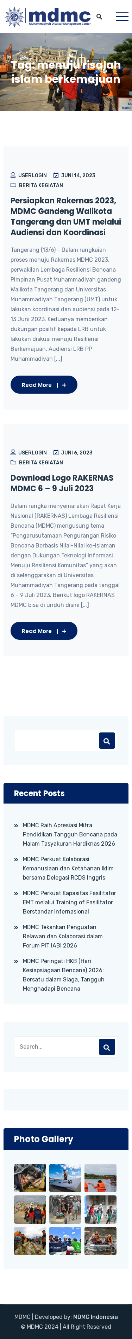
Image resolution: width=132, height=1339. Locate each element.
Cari (107, 740)
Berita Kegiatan (41, 185)
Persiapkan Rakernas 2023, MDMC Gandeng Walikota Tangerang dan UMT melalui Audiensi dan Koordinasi (66, 217)
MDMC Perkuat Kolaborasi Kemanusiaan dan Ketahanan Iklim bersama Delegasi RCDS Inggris (68, 868)
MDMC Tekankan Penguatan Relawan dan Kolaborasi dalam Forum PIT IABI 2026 (63, 936)
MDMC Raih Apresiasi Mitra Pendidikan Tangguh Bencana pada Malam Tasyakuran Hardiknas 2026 (70, 834)
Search (107, 1047)
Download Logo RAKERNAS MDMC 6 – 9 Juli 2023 (62, 483)
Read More (37, 385)
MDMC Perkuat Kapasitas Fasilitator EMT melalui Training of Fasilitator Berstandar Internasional (69, 902)
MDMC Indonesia (95, 1317)
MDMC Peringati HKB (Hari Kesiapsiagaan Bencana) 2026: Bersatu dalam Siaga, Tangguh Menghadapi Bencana (64, 975)
